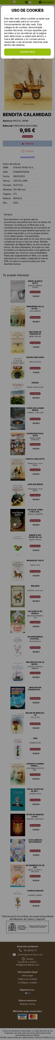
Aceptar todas (27, 52)
